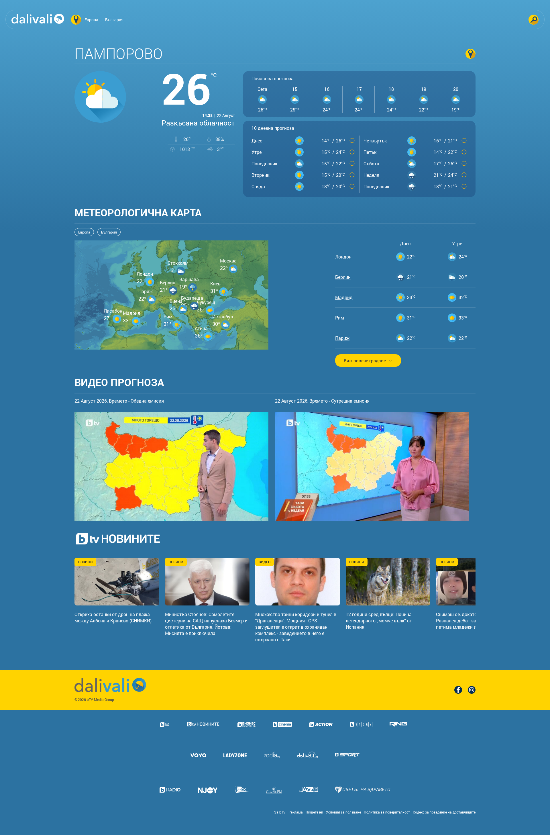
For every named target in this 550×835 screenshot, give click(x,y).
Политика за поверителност (387, 812)
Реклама (295, 812)
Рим (339, 318)
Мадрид (344, 297)
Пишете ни (314, 812)
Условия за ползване (343, 812)
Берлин (343, 277)
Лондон (343, 257)
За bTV (280, 812)
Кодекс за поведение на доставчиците (444, 812)
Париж (342, 338)
